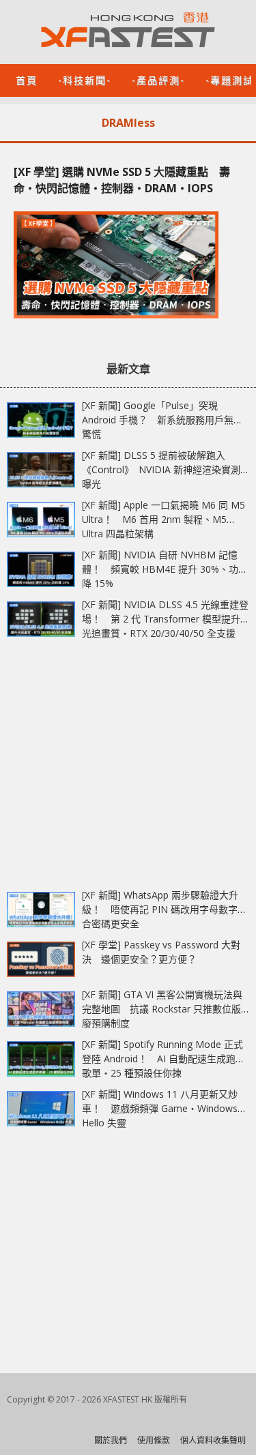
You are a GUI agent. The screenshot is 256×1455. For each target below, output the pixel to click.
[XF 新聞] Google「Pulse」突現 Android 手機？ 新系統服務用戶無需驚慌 (162, 419)
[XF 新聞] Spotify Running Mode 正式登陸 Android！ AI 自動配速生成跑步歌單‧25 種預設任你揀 (163, 1058)
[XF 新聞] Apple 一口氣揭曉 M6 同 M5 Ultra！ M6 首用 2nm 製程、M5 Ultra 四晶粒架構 (163, 519)
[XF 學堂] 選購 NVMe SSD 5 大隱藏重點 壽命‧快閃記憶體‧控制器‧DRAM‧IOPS (122, 180)
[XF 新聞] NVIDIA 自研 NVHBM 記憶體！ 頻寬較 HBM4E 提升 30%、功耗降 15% (165, 569)
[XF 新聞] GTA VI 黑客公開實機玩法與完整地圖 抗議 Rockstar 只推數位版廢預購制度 (162, 1009)
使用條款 (153, 1440)
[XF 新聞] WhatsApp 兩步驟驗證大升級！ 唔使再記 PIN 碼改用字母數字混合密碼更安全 (164, 909)
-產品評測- (158, 79)
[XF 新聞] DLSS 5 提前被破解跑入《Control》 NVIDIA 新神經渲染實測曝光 (161, 469)
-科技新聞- (84, 79)
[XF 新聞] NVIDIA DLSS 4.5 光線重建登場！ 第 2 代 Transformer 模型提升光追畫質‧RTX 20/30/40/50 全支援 (165, 619)
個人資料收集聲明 (213, 1440)
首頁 (27, 79)
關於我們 (110, 1440)
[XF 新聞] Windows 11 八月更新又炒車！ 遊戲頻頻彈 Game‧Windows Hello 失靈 (160, 1108)
